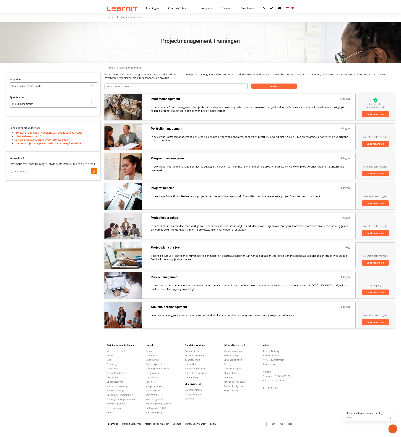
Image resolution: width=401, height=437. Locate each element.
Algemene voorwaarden (157, 423)
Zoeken (274, 86)
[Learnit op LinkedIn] (274, 424)
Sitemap (177, 423)
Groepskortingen (232, 368)
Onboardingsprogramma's (120, 394)
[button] (264, 8)
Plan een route (270, 364)
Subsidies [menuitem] (189, 398)
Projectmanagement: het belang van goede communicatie (48, 132)
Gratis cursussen (115, 408)
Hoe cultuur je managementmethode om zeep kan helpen (48, 143)
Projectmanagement (195, 355)
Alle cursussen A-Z (116, 351)
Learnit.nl (113, 424)
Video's (110, 412)
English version (231, 390)
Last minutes (113, 377)
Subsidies (228, 377)
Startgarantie (152, 394)
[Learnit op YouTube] (290, 424)
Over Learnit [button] (248, 8)
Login (213, 423)
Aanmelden (94, 171)
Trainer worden (153, 390)
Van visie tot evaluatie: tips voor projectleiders (42, 139)
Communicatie (192, 351)
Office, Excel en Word (196, 372)
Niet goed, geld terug (234, 381)
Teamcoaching (192, 359)
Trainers (226, 8)
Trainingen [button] (152, 8)
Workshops (112, 368)
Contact (150, 351)
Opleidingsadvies (115, 381)
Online (110, 355)
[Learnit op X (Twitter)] (282, 424)
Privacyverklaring (154, 372)
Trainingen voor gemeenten (121, 399)
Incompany (205, 8)
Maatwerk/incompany (118, 386)
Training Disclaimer (131, 423)
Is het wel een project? (28, 136)
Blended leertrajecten (117, 372)
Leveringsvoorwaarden (157, 368)
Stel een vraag (231, 355)
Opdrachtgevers (154, 364)
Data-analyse (191, 377)
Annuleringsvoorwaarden (158, 403)
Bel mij (227, 364)
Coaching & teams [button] (178, 8)
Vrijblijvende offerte (234, 359)
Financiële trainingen (195, 368)
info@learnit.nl (278, 380)
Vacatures (151, 381)
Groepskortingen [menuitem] (193, 389)
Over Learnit (152, 355)
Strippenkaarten (232, 372)
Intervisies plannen (116, 403)
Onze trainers (152, 359)
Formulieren (152, 377)
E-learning (112, 364)
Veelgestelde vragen (156, 386)
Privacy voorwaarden (195, 423)
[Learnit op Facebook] (266, 424)
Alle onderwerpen (233, 351)
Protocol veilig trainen (235, 386)
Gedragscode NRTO (156, 408)
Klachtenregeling (154, 412)
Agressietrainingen (116, 390)
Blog (109, 359)
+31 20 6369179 (281, 376)
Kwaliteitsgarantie (155, 399)
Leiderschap (191, 364)
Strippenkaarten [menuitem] (193, 394)
